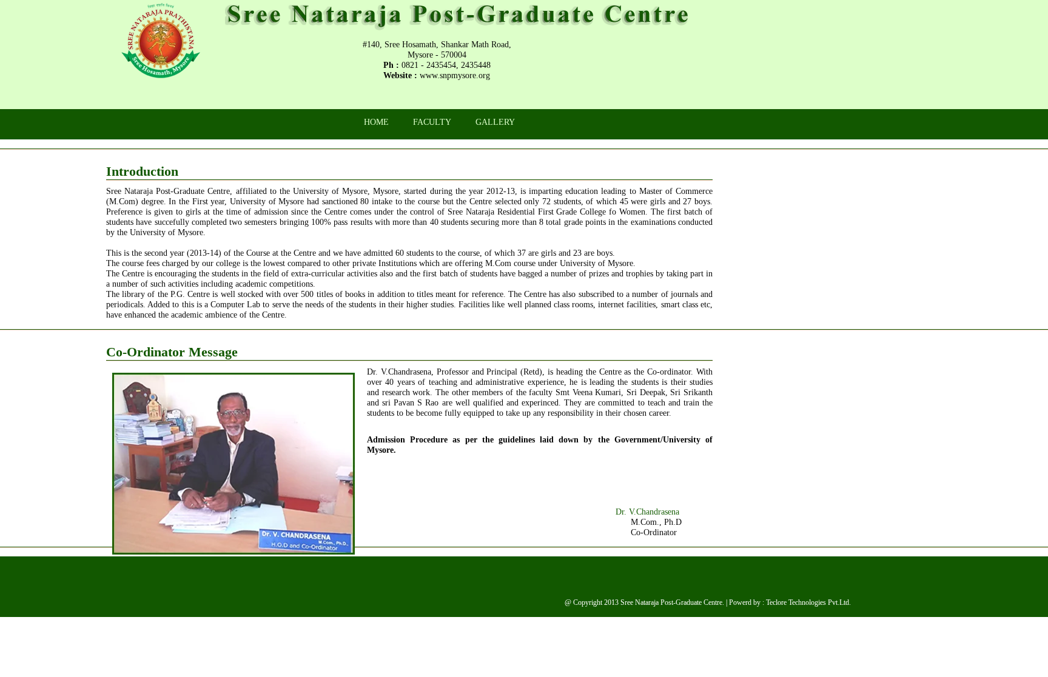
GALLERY (495, 122)
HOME (376, 122)
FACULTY (432, 122)
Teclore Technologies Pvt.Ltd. (808, 602)
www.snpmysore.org (455, 75)
